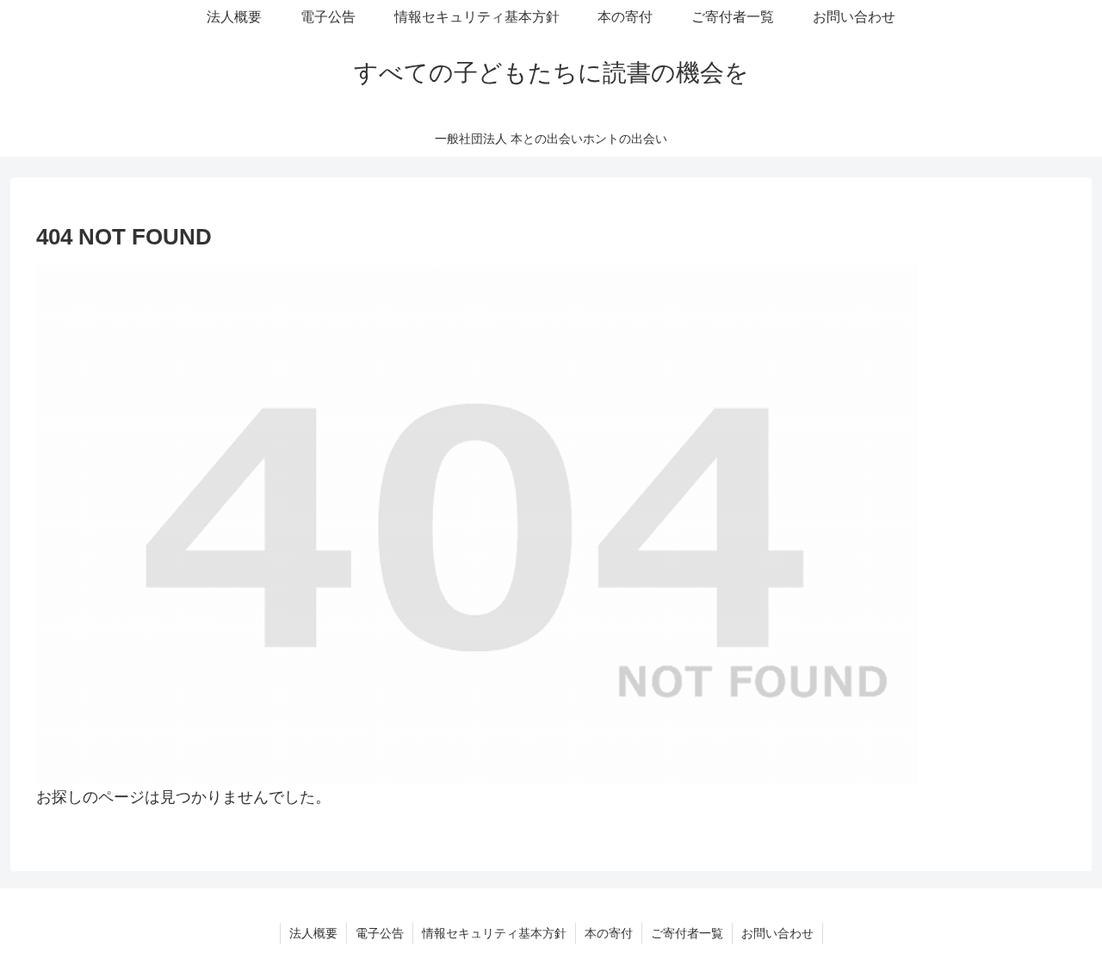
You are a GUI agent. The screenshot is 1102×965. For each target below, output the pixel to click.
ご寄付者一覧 (687, 933)
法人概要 (313, 933)
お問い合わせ (777, 933)
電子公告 (380, 933)
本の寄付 (609, 933)
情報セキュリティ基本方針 (494, 933)
